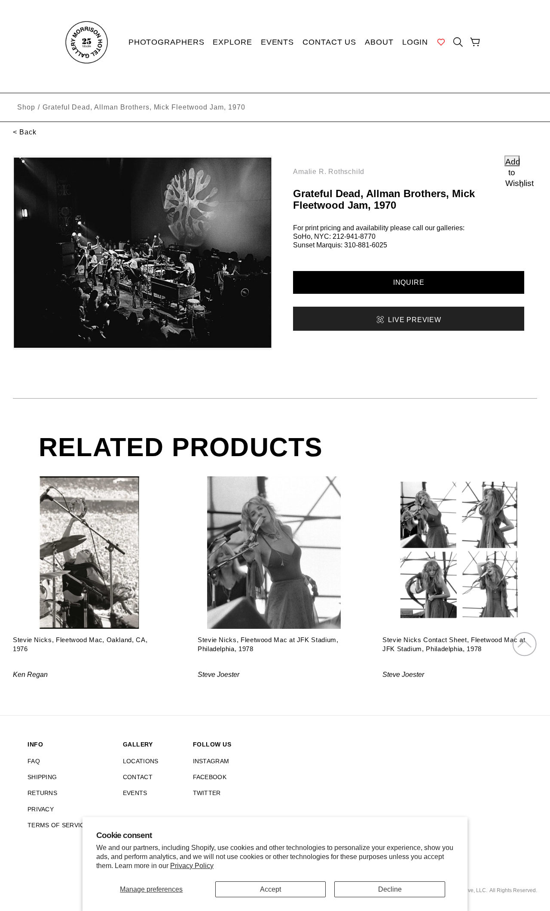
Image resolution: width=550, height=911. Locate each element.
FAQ (34, 761)
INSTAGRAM (211, 761)
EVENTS (135, 792)
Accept (270, 889)
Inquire (409, 282)
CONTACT (138, 777)
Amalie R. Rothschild (328, 171)
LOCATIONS (141, 761)
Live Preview (414, 319)
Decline (390, 889)
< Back (25, 132)
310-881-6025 (365, 245)
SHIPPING (42, 777)
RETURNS (42, 792)
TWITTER (207, 792)
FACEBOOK (209, 777)
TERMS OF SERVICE (58, 825)
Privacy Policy (192, 865)
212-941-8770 (354, 236)
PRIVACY (41, 809)
